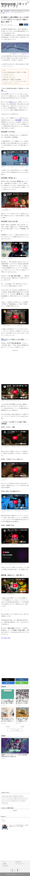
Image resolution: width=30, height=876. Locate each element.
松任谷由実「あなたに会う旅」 (10, 77)
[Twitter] (12, 870)
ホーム (4, 861)
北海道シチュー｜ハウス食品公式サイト (21, 53)
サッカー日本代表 (11, 800)
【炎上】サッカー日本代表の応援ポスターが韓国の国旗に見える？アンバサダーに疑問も (18, 826)
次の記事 (22, 726)
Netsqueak (10, 24)
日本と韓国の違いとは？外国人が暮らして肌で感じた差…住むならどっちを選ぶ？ (22, 702)
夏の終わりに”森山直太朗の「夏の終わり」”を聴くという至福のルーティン (22, 720)
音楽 (6, 638)
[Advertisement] (15, 366)
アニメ (18, 800)
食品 (9, 638)
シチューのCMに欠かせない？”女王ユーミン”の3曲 (14, 72)
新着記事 (15, 796)
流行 (11, 796)
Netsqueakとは (18, 861)
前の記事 (8, 726)
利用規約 (4, 863)
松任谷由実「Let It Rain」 (9, 74)
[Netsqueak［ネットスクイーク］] (14, 4)
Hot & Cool (3, 758)
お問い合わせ (5, 865)
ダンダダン (25, 798)
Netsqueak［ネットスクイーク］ (17, 874)
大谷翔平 (21, 796)
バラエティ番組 (14, 798)
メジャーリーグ (6, 798)
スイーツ (4, 800)
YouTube (23, 800)
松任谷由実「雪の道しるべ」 (9, 75)
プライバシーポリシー (19, 863)
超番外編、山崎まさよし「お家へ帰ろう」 (12, 83)
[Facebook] (17, 870)
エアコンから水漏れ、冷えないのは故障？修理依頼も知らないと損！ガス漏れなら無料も (7, 702)
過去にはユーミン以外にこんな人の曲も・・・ (13, 79)
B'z (6, 803)
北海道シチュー (13, 102)
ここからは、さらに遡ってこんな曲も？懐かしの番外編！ (15, 81)
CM (2, 638)
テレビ (20, 798)
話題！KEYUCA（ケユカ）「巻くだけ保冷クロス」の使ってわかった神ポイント (7, 720)
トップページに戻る (15, 730)
